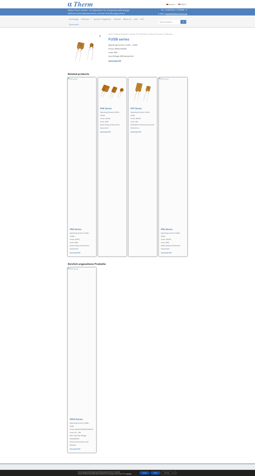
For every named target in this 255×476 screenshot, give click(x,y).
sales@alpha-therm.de (176, 14)
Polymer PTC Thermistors (139, 34)
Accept (145, 473)
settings (128, 474)
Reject (155, 473)
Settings (166, 473)
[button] (90, 19)
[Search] (183, 22)
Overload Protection (121, 34)
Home (110, 34)
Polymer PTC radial (156, 34)
